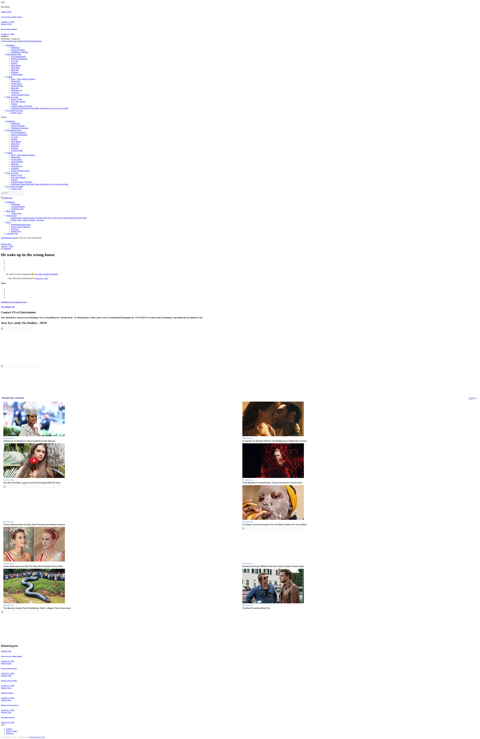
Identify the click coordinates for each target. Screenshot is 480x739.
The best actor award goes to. (10, 705)
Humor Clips (6, 12)
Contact (9, 729)
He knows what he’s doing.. (9, 680)
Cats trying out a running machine (11, 17)
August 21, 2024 (7, 22)
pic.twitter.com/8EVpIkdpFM (46, 274)
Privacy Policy (12, 731)
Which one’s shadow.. (7, 693)
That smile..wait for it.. (8, 717)
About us (9, 733)
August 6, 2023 (42, 278)
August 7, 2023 (7, 246)
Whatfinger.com (37, 737)
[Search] (2, 196)
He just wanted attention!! (9, 29)
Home (3, 238)
